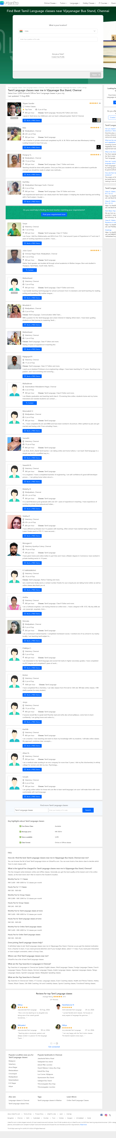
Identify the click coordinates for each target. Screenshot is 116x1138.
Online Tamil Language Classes (78, 1100)
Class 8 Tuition (61, 393)
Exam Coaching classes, (65, 981)
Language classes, (49, 981)
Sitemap (69, 1114)
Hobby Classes (88, 3)
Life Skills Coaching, (32, 983)
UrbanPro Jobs (51, 1114)
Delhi (28, 1118)
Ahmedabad (79, 1118)
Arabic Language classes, (62, 970)
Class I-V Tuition (62, 233)
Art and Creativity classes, (48, 983)
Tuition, (31, 981)
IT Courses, (38, 981)
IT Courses (103, 3)
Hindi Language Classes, (65, 967)
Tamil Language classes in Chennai (33, 88)
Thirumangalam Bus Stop (47, 1084)
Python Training (46, 580)
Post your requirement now (54, 214)
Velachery (12, 1064)
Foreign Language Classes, (84, 967)
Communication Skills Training (52, 315)
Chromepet (13, 1074)
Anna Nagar (13, 1067)
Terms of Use (27, 1114)
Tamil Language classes (15, 88)
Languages (74, 3)
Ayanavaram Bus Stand (46, 1077)
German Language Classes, (43, 970)
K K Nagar (12, 1083)
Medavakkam (13, 1070)
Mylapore (12, 1061)
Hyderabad (36, 1118)
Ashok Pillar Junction (45, 1065)
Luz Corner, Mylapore (45, 1074)
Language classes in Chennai (19, 1100)
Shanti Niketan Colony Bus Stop (49, 1068)
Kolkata (61, 1118)
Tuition (62, 3)
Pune (53, 1118)
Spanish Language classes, (31, 973)
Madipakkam (13, 1077)
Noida (89, 1118)
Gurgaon (69, 1118)
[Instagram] (106, 1116)
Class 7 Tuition (61, 164)
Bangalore (11, 1118)
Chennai (19, 1118)
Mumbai (46, 1118)
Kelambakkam (14, 1080)
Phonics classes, (27, 970)
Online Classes (50, 3)
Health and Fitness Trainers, (84, 981)
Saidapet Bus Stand (45, 1081)
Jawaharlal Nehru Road (46, 1058)
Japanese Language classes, (82, 970)
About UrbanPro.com (14, 1114)
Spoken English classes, (47, 967)
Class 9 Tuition (61, 288)
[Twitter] (110, 1116)
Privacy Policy (39, 1114)
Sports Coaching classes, (67, 983)
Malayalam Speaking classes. (51, 973)
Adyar (11, 1086)
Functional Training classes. (86, 983)
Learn (61, 1114)
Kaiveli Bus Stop (43, 1071)
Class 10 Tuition (62, 191)
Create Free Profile (58, 57)
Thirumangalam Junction (46, 1087)
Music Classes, (19, 983)
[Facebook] (101, 1116)
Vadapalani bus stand (45, 1062)
